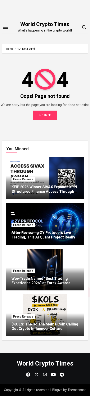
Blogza (57, 390)
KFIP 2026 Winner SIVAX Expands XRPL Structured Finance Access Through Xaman (45, 191)
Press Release (23, 179)
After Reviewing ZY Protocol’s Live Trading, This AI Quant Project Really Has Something (43, 237)
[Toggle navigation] (5, 27)
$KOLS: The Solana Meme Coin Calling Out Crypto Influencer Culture (45, 326)
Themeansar (76, 390)
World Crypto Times (44, 24)
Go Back (45, 115)
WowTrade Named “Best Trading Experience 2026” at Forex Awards (41, 280)
